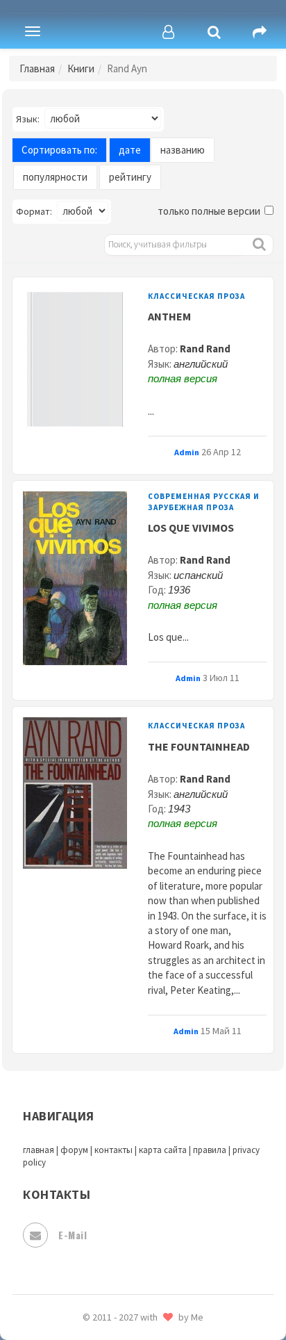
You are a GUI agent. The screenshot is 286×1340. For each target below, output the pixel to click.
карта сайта (163, 1150)
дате (130, 149)
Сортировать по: (59, 149)
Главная (37, 68)
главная (38, 1150)
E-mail (72, 1234)
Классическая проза (196, 296)
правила (209, 1150)
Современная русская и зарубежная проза (204, 501)
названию (182, 149)
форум (74, 1150)
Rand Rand (205, 348)
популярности (55, 176)
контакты (113, 1150)
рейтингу (130, 176)
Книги (80, 68)
